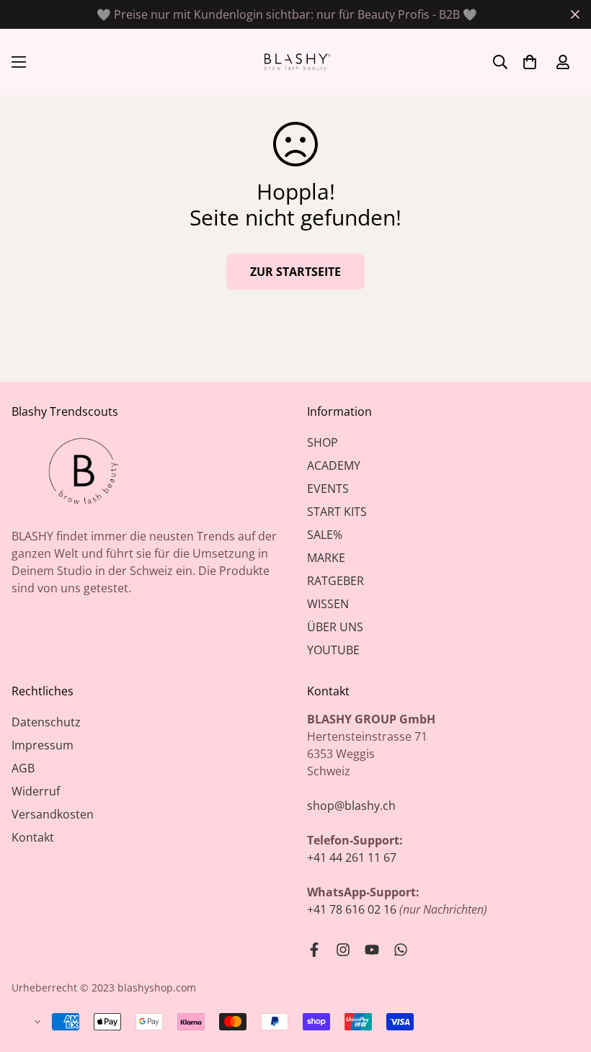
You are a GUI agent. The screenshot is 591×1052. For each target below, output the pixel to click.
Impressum (43, 745)
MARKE (326, 558)
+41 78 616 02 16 (351, 909)
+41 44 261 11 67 (351, 857)
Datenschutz (46, 722)
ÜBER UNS (335, 627)
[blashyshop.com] (295, 62)
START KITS (337, 512)
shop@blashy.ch (351, 805)
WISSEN (328, 604)
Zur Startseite (295, 272)
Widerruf (36, 791)
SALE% (324, 535)
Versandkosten (53, 814)
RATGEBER (335, 581)
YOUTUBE (333, 650)
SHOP (322, 442)
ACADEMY (333, 465)
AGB (23, 768)
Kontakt (33, 837)
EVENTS (328, 488)
